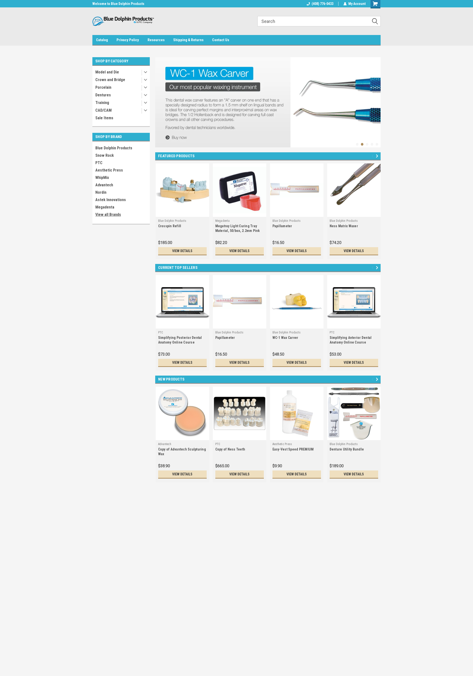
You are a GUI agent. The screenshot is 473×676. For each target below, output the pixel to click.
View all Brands (108, 214)
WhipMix (102, 177)
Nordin (100, 192)
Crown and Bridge (110, 79)
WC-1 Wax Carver (285, 338)
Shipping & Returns (188, 40)
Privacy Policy (128, 40)
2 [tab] (362, 144)
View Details (182, 251)
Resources (156, 40)
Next (376, 98)
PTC (98, 162)
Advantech (104, 185)
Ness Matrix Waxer (344, 226)
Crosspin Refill (169, 226)
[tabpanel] (268, 102)
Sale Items (104, 118)
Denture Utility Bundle (347, 449)
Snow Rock (104, 155)
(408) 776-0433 (322, 4)
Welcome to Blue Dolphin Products (118, 4)
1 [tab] (357, 144)
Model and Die (107, 72)
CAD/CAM (103, 110)
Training (102, 102)
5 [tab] (377, 144)
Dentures (103, 95)
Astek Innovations (110, 199)
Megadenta (104, 207)
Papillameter (282, 226)
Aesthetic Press (109, 170)
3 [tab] (367, 144)
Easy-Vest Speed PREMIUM (293, 449)
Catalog (102, 40)
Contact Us (220, 40)
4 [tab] (372, 144)
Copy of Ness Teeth (230, 449)
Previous (160, 98)
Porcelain (103, 87)
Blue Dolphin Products (113, 148)
